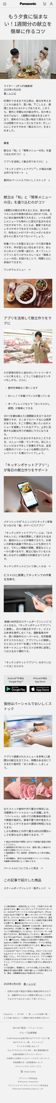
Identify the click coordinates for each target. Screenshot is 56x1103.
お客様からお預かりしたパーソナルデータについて (28, 1058)
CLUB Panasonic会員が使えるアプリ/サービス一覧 (28, 1038)
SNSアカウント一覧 (21, 1042)
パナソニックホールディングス (28, 1066)
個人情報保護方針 (41, 1050)
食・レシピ (10, 93)
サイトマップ (37, 1042)
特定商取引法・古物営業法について (28, 1062)
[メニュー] (4, 3)
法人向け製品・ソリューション (28, 1027)
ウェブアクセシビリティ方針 (19, 1050)
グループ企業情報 (28, 1032)
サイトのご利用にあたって (28, 1046)
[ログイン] (51, 3)
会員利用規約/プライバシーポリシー (28, 1054)
